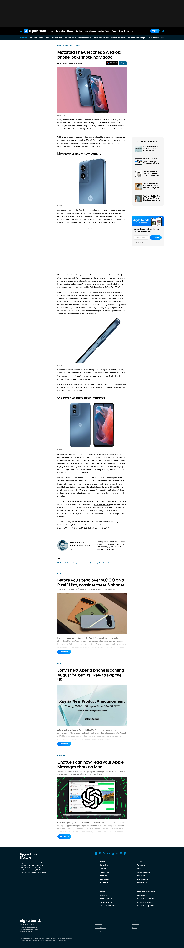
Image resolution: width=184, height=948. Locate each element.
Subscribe (155, 237)
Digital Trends (31, 33)
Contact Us (103, 895)
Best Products (142, 876)
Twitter (104, 853)
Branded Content (143, 895)
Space (139, 869)
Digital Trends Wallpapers (145, 898)
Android (67, 563)
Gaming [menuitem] (79, 31)
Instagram (100, 853)
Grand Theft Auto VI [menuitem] (36, 38)
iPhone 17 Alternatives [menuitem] (118, 38)
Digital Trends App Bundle (145, 906)
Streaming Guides (143, 872)
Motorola (84, 563)
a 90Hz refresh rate (102, 504)
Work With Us (98, 924)
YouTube (108, 853)
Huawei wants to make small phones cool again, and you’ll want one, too (151, 174)
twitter (71, 549)
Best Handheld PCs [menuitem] (84, 38)
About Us (103, 891)
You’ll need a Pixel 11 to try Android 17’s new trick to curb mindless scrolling (152, 199)
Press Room (135, 924)
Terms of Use (98, 932)
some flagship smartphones (103, 507)
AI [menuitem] (52, 31)
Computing (104, 865)
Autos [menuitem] (114, 31)
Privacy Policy (139, 242)
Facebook (96, 853)
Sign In (154, 31)
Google (75, 563)
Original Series (142, 883)
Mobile (59, 563)
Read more (64, 652)
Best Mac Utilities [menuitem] (70, 38)
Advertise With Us (106, 898)
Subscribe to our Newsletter (146, 891)
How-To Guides (142, 879)
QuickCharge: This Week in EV (99, 563)
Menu (21, 31)
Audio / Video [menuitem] (103, 31)
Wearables (141, 865)
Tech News (116, 563)
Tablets (139, 862)
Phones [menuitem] (70, 31)
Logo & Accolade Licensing (108, 906)
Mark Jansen (63, 63)
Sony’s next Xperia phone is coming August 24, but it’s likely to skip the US (150, 149)
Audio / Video (105, 872)
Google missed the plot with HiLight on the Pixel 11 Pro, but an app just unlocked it (151, 186)
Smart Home (104, 876)
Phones (102, 862)
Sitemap (134, 928)
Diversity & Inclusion (100, 928)
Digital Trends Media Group (32, 940)
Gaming (103, 869)
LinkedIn (121, 853)
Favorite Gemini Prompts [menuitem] (136, 38)
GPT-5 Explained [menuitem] (153, 38)
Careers (97, 920)
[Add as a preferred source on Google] (112, 63)
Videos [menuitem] (134, 31)
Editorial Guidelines (106, 902)
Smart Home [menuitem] (124, 31)
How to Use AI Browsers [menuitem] (101, 38)
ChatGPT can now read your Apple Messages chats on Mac (150, 162)
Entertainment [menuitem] (90, 31)
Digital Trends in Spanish (145, 902)
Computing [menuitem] (60, 31)
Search (162, 31)
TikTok (113, 853)
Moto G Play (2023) (91, 122)
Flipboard (125, 853)
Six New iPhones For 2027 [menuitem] (53, 38)
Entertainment (105, 879)
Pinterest (117, 853)
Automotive (104, 883)
